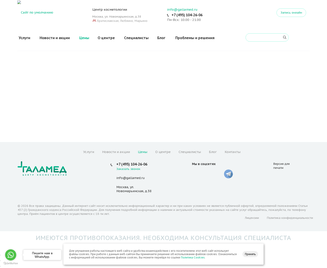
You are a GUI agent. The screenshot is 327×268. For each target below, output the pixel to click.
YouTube (207, 173)
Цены (84, 38)
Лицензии (252, 218)
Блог (161, 38)
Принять (250, 254)
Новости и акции (55, 38)
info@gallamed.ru (182, 9)
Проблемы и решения (194, 38)
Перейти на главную (163, 115)
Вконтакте (196, 173)
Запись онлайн (291, 12)
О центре (106, 38)
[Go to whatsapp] (10, 254)
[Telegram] (228, 173)
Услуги (24, 38)
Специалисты (136, 38)
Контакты (232, 152)
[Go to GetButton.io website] (11, 263)
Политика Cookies (193, 257)
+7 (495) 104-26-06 (187, 15)
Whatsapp (217, 173)
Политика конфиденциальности (290, 218)
